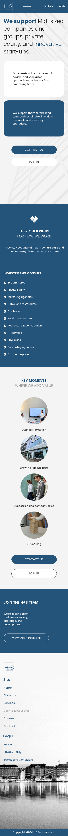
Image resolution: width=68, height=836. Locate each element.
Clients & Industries (17, 711)
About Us (10, 695)
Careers (9, 718)
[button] (27, 6)
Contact (9, 726)
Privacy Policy (12, 752)
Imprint (8, 744)
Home (8, 688)
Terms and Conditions (19, 759)
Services (9, 703)
